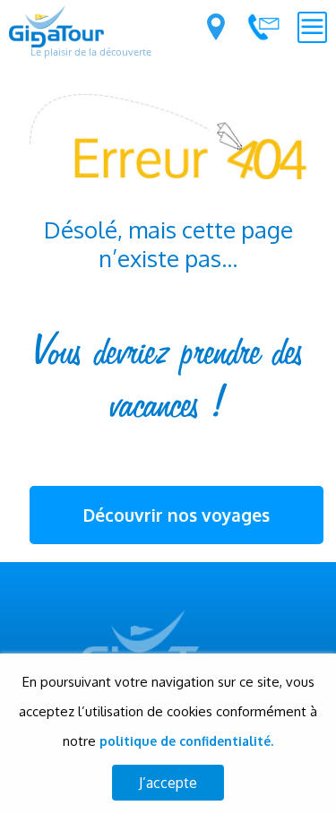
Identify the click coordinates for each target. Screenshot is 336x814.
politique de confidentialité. (186, 741)
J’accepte (168, 783)
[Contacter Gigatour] (263, 26)
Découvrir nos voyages (176, 515)
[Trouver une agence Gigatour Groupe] (215, 26)
